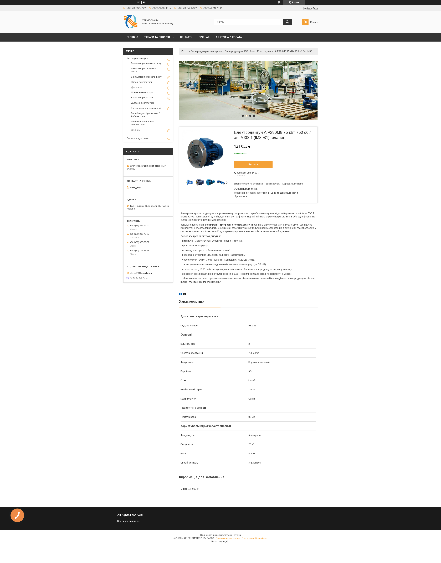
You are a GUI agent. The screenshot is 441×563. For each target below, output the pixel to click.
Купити (253, 164)
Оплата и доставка (137, 138)
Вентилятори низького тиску (146, 63)
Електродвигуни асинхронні (206, 51)
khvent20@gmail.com (141, 273)
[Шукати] (287, 22)
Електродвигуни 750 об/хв (240, 51)
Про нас (204, 37)
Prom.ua (237, 535)
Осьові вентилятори (142, 92)
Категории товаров (137, 58)
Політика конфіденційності (255, 538)
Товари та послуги (157, 37)
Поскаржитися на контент (228, 538)
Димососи (136, 87)
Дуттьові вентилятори (143, 103)
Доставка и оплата (229, 37)
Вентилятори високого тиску (146, 77)
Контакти (186, 37)
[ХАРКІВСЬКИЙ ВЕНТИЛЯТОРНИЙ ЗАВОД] (130, 28)
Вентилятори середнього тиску (144, 70)
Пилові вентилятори (141, 82)
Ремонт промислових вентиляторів (142, 123)
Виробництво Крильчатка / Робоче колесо (145, 115)
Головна (132, 37)
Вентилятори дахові (142, 97)
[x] (184, 294)
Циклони (135, 130)
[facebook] (180, 294)
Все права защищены (129, 521)
